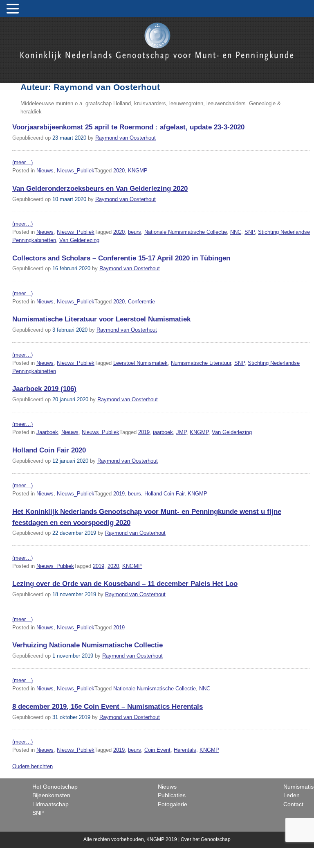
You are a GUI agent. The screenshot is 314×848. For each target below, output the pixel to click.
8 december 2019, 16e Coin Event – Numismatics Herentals (107, 706)
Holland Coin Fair (164, 494)
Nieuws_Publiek (75, 170)
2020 (119, 170)
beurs (134, 232)
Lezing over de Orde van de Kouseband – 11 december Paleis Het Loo (125, 584)
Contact (293, 804)
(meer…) (22, 162)
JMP (181, 432)
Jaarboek (47, 432)
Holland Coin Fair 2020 (49, 450)
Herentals (185, 750)
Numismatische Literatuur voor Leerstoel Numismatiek (101, 319)
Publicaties (172, 795)
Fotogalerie (172, 804)
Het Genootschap (55, 786)
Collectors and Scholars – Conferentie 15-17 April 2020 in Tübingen (121, 258)
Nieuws (45, 170)
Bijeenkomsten (51, 795)
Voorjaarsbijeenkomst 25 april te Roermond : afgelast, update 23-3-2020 (128, 127)
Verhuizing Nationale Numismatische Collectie (87, 645)
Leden (291, 795)
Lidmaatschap (50, 804)
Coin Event (157, 750)
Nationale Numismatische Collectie (185, 232)
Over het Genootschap (206, 839)
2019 (144, 432)
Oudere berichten (32, 766)
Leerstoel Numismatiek (140, 363)
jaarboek (163, 432)
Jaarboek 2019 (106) (44, 389)
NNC (235, 232)
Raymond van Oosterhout (125, 138)
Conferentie (141, 301)
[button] (14, 9)
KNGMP (138, 170)
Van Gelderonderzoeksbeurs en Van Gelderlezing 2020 (100, 188)
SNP (249, 232)
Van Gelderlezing (79, 240)
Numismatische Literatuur (201, 363)
